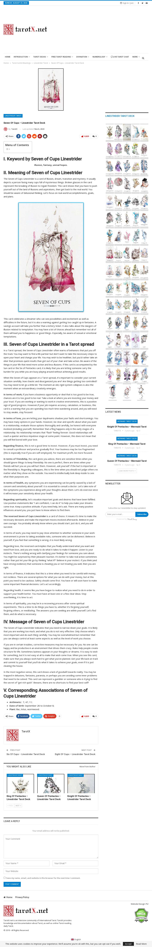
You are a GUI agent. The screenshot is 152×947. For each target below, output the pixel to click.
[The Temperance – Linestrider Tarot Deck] (136, 340)
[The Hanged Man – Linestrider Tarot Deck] (110, 357)
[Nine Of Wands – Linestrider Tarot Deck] (127, 288)
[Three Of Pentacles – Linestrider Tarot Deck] (118, 167)
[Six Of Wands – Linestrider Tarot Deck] (110, 305)
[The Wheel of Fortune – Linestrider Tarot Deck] (118, 357)
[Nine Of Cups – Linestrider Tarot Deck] (136, 236)
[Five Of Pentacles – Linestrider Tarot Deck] (144, 149)
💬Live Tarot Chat (120, 57)
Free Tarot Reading (61, 57)
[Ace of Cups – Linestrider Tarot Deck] (118, 271)
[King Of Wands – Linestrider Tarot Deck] (127, 271)
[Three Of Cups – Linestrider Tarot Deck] (144, 253)
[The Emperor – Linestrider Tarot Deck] (136, 374)
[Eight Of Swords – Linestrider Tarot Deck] (110, 201)
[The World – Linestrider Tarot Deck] (118, 322)
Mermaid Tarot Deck (127, 421)
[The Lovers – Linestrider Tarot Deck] (118, 374)
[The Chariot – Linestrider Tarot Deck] (110, 374)
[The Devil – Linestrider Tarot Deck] (127, 340)
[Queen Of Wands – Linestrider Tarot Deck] (136, 271)
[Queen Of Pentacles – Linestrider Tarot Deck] (51, 783)
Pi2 (147, 904)
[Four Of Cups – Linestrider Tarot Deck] (136, 253)
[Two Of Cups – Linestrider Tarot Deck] (110, 271)
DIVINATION (81, 57)
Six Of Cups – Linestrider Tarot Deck (26, 754)
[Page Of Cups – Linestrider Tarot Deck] (118, 236)
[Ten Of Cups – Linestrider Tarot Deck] (127, 236)
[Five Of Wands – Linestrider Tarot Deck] (118, 305)
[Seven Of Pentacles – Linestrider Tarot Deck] (127, 149)
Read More (141, 944)
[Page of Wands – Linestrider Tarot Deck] (110, 288)
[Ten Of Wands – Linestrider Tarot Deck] (118, 288)
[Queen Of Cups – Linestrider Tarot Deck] (144, 219)
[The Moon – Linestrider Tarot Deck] (144, 322)
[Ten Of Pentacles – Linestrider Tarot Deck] (144, 132)
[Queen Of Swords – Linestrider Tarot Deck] (110, 184)
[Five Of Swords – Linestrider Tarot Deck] (136, 201)
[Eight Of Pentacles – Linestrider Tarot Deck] (118, 149)
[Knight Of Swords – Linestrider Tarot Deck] (118, 184)
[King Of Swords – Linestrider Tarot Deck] (144, 167)
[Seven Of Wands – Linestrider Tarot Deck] (144, 288)
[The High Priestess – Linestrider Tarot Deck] (113, 392)
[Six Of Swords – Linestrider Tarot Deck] (127, 201)
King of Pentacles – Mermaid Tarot (126, 444)
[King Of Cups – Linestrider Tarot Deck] (136, 219)
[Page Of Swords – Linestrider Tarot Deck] (127, 184)
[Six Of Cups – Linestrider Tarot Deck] (118, 253)
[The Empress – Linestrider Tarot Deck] (144, 374)
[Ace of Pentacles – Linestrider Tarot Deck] (136, 167)
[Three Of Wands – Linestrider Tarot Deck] (136, 305)
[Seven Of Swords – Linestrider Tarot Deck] (118, 201)
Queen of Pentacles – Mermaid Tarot (127, 461)
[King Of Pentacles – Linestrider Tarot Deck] (20, 783)
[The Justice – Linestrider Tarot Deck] (127, 357)
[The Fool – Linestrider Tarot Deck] (141, 392)
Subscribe (142, 514)
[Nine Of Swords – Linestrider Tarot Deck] (144, 184)
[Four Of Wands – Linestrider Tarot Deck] (127, 305)
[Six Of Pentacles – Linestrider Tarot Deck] (136, 149)
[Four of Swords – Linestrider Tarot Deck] (144, 201)
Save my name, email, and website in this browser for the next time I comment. (43, 878)
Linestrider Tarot (13, 116)
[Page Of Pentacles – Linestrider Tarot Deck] (136, 132)
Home (7, 57)
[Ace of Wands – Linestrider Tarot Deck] (110, 322)
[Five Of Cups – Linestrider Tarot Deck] (127, 253)
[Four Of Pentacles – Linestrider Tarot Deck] (110, 167)
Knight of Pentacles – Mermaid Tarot (127, 426)
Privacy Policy (22, 897)
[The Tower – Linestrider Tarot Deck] (118, 340)
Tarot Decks (39, 57)
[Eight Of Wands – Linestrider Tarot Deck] (136, 288)
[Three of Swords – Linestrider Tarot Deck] (110, 219)
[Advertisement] (101, 29)
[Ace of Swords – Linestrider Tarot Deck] (127, 219)
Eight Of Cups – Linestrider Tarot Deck (75, 754)
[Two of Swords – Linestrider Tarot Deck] (118, 219)
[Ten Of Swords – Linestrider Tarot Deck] (136, 184)
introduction (21, 57)
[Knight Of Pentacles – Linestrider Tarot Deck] (81, 783)
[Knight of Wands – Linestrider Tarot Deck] (144, 271)
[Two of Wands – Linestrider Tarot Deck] (144, 305)
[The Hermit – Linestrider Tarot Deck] (136, 357)
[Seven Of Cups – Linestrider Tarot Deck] (110, 253)
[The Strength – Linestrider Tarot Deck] (144, 357)
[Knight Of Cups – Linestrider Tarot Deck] (110, 236)
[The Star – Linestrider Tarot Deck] (110, 340)
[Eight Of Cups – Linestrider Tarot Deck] (144, 236)
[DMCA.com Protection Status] (141, 915)
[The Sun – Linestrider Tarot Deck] (136, 322)
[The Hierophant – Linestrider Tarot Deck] (127, 374)
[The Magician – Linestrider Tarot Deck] (127, 392)
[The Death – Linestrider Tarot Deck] (144, 340)
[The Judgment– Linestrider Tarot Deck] (127, 322)
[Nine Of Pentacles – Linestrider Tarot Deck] (110, 149)
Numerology (98, 57)
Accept (128, 943)
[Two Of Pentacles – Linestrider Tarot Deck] (127, 167)
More (135, 57)
